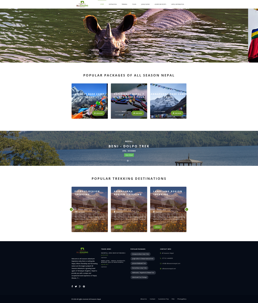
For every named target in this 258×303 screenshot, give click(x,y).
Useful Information (177, 4)
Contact (152, 299)
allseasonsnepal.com (169, 269)
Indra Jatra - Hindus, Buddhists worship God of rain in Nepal (113, 261)
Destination (113, 4)
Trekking (124, 4)
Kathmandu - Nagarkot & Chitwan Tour (143, 272)
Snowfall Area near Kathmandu (113, 253)
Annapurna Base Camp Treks (140, 254)
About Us (143, 299)
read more (104, 257)
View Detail (129, 155)
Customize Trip (163, 299)
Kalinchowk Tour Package (139, 277)
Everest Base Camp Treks (139, 268)
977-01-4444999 (167, 258)
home (102, 4)
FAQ (173, 299)
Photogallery (181, 299)
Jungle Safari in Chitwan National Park (142, 259)
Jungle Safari (145, 4)
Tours (134, 4)
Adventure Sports (160, 4)
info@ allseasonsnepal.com (171, 263)
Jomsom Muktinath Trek (139, 263)
